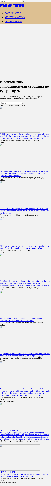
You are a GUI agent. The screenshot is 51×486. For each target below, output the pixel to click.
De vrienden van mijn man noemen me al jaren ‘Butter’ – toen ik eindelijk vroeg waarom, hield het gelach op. (24, 475)
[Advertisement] (25, 51)
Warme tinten (12, 5)
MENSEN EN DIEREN (15, 17)
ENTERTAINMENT (13, 13)
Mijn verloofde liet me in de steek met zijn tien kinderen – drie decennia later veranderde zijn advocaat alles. (23, 319)
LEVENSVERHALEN (13, 21)
